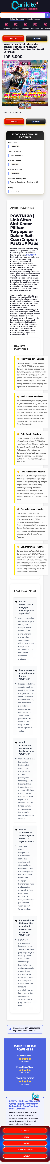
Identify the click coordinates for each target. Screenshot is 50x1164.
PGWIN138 (31, 255)
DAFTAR (37, 38)
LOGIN (13, 38)
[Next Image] (46, 83)
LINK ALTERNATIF (26, 1150)
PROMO (26, 1130)
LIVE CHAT (26, 1157)
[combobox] (22, 15)
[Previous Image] (4, 83)
